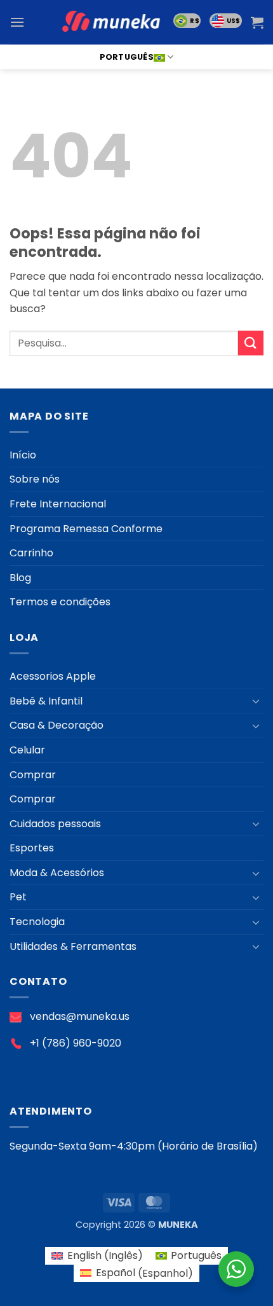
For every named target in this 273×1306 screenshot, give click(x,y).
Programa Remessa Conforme (86, 528)
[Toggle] (255, 700)
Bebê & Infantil (46, 701)
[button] (17, 22)
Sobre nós (35, 479)
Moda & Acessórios (57, 872)
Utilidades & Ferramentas (73, 946)
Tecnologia (37, 921)
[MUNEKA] (111, 22)
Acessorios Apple (53, 676)
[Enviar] (250, 343)
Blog (20, 577)
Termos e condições (60, 602)
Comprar (33, 774)
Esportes (32, 848)
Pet (18, 897)
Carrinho (31, 553)
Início (23, 455)
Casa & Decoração (56, 725)
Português (127, 57)
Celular (27, 750)
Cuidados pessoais (55, 823)
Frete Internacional (58, 504)
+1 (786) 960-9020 (75, 1043)
